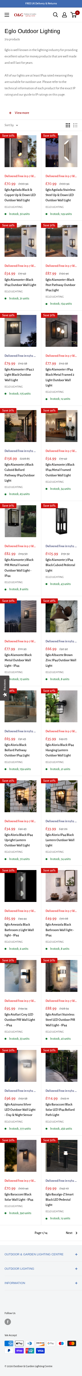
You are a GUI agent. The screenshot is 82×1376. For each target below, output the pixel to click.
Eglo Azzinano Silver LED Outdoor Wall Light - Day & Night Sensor (20, 1110)
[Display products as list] (75, 125)
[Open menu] (7, 15)
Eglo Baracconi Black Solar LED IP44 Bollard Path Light (60, 1110)
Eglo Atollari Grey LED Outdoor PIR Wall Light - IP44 (20, 1020)
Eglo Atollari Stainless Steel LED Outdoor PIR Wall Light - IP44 (60, 1020)
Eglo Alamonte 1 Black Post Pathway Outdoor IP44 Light (60, 285)
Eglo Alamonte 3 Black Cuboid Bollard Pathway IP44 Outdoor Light (20, 472)
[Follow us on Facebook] (8, 1322)
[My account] (64, 14)
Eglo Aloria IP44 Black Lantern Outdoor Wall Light (60, 840)
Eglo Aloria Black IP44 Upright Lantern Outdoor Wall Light (19, 840)
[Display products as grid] (68, 125)
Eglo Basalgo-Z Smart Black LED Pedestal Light (60, 1200)
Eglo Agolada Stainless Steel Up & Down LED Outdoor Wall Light (60, 195)
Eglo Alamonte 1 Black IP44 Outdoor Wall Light (20, 282)
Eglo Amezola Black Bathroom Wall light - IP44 (60, 930)
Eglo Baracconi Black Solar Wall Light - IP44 (19, 1197)
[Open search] (55, 14)
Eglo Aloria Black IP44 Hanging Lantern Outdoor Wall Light (60, 750)
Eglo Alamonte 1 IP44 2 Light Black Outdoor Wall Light (19, 375)
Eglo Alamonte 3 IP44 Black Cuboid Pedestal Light (60, 565)
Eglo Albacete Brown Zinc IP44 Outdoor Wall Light (61, 660)
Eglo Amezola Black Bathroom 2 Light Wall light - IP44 (19, 930)
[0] (74, 15)
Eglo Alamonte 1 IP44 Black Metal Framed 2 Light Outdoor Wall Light (60, 377)
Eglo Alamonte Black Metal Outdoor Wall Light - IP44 (18, 660)
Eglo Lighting (14, 207)
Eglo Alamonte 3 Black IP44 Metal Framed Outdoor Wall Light (60, 470)
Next (69, 1233)
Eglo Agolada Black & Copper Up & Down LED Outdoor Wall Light (20, 195)
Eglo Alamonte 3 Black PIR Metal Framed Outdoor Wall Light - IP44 (19, 567)
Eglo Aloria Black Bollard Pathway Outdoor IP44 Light (17, 750)
